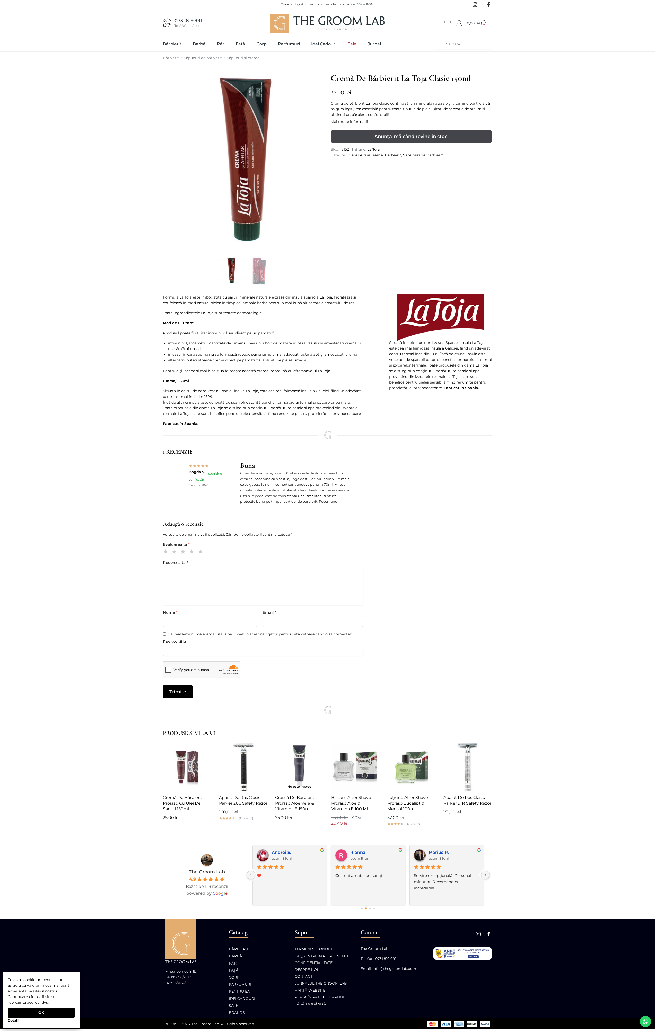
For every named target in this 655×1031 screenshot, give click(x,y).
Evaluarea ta (176, 544)
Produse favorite (447, 23)
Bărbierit (171, 58)
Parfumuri (240, 984)
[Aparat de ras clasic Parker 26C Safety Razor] (243, 767)
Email (269, 612)
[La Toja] (440, 318)
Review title (174, 641)
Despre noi (306, 969)
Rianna (357, 852)
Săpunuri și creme (243, 58)
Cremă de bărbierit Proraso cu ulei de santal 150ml (182, 803)
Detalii (13, 1020)
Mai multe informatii (349, 121)
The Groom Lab (207, 872)
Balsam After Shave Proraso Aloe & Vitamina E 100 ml (351, 803)
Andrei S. (281, 852)
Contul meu (459, 22)
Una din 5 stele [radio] (166, 552)
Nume (170, 612)
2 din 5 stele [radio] (175, 552)
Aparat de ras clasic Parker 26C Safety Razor (243, 800)
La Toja (373, 149)
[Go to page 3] (374, 908)
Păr (233, 963)
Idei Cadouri (242, 998)
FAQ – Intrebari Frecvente (322, 956)
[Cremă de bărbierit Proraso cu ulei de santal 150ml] (187, 767)
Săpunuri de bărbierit (203, 58)
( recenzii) (246, 818)
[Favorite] (203, 750)
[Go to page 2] (370, 908)
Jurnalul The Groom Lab (321, 983)
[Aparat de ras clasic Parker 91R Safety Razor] (467, 767)
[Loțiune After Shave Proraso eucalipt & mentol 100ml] (411, 767)
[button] (477, 23)
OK (41, 1012)
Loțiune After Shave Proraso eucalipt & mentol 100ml (407, 803)
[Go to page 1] (366, 908)
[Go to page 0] (362, 908)
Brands (237, 1012)
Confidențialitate (314, 962)
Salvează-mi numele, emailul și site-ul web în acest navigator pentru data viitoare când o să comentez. (260, 634)
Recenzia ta (175, 562)
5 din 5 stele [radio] (201, 552)
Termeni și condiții (314, 949)
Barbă (235, 956)
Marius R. (439, 852)
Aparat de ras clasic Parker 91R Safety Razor (467, 800)
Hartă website (310, 990)
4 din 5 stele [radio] (192, 552)
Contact (303, 976)
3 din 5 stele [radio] (184, 552)
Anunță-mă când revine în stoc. (411, 136)
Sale (233, 1005)
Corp (234, 977)
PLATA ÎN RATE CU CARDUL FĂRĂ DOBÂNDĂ (320, 1000)
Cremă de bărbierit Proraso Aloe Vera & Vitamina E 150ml (295, 803)
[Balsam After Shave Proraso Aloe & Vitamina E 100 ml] (355, 767)
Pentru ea (239, 991)
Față (233, 970)
